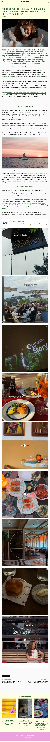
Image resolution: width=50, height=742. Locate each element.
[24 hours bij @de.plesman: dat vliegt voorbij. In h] (25, 542)
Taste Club (29, 205)
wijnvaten (23, 203)
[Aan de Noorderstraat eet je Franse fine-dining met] (25, 591)
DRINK (44, 718)
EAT (8, 676)
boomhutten (15, 203)
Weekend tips (26, 718)
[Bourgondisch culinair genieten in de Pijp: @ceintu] (25, 397)
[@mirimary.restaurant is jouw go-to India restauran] (25, 445)
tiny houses (8, 203)
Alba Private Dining (31, 116)
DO (2, 6)
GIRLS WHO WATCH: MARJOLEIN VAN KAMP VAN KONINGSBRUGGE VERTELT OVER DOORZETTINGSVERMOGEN (38, 682)
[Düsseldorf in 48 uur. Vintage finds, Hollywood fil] (25, 251)
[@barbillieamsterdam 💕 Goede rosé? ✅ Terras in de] (25, 639)
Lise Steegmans (4, 16)
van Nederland (27, 199)
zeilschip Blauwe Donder (8, 125)
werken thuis (40, 74)
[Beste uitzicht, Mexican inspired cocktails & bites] (25, 299)
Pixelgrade (28, 737)
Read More (9, 726)
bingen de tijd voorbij (8, 76)
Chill (3, 676)
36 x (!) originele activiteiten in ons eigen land (24, 180)
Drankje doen (39, 718)
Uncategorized (41, 719)
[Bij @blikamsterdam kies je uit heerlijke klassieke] (25, 494)
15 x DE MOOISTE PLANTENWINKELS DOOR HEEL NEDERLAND (11, 681)
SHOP (9, 718)
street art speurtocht (7, 78)
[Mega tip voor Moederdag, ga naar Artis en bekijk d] (25, 348)
